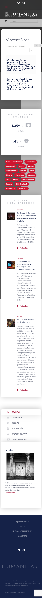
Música (15, 179)
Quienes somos (22, 522)
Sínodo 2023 (22, 188)
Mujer (32, 171)
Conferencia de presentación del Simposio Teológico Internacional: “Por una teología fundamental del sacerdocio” (21, 65)
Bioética (31, 166)
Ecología (9, 184)
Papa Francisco (11, 171)
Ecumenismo (20, 175)
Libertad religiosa (28, 179)
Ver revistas (10, 493)
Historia (9, 175)
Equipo (23, 526)
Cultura (21, 166)
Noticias (20, 209)
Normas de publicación (23, 531)
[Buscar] (36, 45)
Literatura (31, 175)
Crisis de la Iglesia (21, 184)
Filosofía (23, 171)
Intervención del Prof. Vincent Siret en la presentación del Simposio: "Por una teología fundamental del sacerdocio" (20, 84)
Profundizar (23, 248)
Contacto (22, 536)
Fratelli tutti (10, 188)
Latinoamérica (30, 162)
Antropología (10, 166)
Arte (7, 179)
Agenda (19, 316)
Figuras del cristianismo (14, 162)
